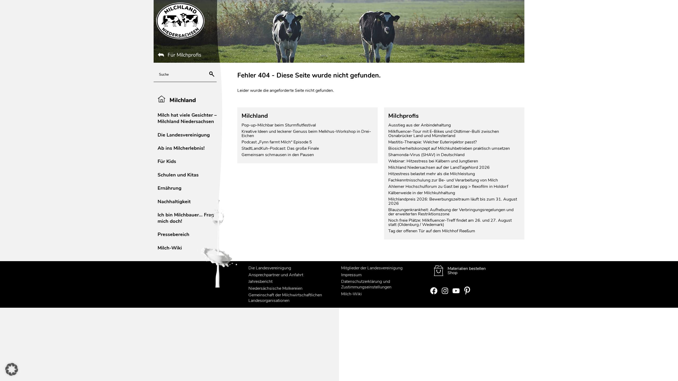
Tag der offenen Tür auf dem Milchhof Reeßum (431, 231)
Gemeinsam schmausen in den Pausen (278, 155)
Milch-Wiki (170, 247)
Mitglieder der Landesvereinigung (372, 268)
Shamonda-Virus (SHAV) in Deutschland (426, 155)
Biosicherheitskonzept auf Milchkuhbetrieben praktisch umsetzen (449, 148)
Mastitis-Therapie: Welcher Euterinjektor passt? (432, 142)
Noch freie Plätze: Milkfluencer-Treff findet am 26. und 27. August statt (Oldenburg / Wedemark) (450, 222)
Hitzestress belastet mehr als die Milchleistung (431, 174)
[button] (11, 369)
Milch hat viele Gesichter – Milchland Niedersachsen (187, 118)
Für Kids (167, 161)
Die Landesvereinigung (184, 134)
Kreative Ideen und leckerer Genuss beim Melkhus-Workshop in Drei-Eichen (306, 134)
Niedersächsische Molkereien (275, 288)
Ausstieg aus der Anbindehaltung (419, 125)
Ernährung (169, 188)
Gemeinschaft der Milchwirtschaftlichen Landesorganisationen (285, 297)
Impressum (351, 275)
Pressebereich (173, 234)
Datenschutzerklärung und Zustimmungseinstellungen (366, 284)
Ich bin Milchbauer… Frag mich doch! (186, 217)
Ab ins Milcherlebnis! (181, 148)
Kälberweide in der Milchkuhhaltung (421, 193)
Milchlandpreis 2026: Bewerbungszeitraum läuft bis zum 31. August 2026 (452, 201)
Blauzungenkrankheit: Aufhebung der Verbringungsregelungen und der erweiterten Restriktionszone (451, 212)
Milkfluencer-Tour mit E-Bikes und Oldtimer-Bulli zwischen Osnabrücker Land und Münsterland (443, 134)
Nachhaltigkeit (174, 201)
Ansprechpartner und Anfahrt (275, 275)
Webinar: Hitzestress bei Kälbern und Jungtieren (433, 161)
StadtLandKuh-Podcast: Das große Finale (280, 148)
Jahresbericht (260, 281)
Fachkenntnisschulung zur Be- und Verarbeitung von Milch (443, 180)
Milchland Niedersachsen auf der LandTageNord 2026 (439, 167)
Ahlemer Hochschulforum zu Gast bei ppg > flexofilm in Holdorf (448, 186)
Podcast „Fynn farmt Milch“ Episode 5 (277, 142)
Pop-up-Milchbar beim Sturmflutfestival (279, 125)
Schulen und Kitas (178, 174)
